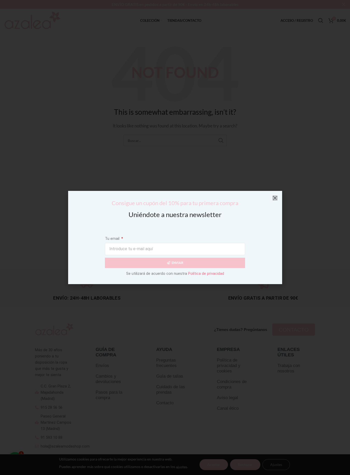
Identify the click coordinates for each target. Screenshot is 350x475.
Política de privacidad (206, 273)
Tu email (112, 238)
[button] (275, 198)
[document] (175, 237)
